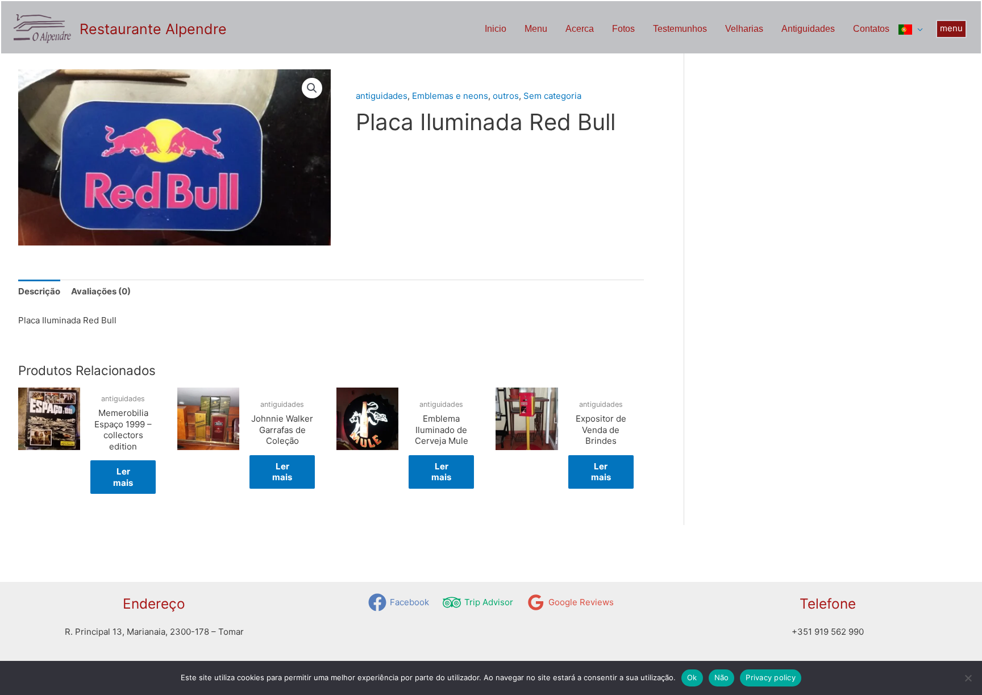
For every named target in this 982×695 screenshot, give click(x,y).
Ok (692, 677)
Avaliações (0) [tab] (101, 291)
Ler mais (123, 477)
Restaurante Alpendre (153, 29)
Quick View (49, 489)
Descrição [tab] (39, 291)
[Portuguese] (910, 29)
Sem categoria (409, 76)
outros (506, 95)
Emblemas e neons (450, 95)
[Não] (967, 678)
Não (721, 677)
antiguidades (381, 95)
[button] (951, 29)
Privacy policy (771, 677)
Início (365, 76)
